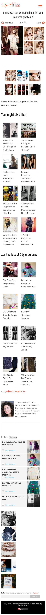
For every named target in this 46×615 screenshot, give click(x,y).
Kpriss (35, 593)
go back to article (15, 391)
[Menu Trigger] (40, 6)
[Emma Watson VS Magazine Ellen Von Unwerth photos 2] (23, 40)
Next (38, 23)
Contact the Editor (27, 604)
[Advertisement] (23, 62)
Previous (9, 23)
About (38, 604)
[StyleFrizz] (10, 8)
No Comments (10, 450)
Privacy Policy (23, 605)
